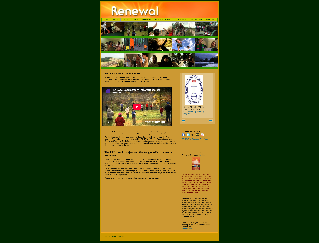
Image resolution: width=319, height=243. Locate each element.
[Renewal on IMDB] (197, 136)
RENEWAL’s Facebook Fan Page (195, 139)
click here (202, 155)
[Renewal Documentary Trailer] (202, 136)
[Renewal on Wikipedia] (192, 136)
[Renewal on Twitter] (188, 136)
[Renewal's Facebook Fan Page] (183, 136)
